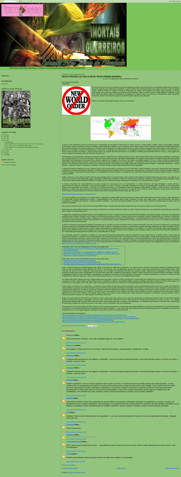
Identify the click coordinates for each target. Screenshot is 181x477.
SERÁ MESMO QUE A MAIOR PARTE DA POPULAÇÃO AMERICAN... (24, 144)
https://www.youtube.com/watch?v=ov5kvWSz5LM (78, 194)
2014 (5, 151)
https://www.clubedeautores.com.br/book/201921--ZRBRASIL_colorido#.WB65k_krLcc (91, 254)
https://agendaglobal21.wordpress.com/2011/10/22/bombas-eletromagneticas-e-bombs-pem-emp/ (94, 315)
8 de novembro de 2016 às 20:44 (76, 432)
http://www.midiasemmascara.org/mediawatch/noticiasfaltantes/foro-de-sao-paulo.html (92, 264)
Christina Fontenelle (9, 162)
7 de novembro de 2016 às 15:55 (76, 409)
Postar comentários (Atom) (77, 472)
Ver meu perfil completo (9, 165)
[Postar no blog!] (91, 326)
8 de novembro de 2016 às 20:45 (76, 439)
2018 (5, 136)
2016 (5, 140)
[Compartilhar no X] (92, 326)
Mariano (69, 380)
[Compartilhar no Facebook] (94, 326)
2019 (5, 135)
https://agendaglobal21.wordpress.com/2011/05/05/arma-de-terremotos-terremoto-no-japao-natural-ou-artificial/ (99, 317)
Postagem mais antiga (172, 468)
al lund (69, 454)
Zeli (67, 412)
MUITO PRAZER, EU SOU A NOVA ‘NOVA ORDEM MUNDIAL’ (22, 147)
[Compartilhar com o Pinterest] (96, 326)
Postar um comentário (68, 465)
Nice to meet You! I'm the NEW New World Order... (18, 145)
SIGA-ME (5, 84)
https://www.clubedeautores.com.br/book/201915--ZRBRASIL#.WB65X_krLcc (89, 252)
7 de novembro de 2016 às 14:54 (76, 365)
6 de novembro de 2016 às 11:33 (76, 342)
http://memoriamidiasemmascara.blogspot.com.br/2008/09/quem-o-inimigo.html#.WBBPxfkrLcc (93, 322)
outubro (7, 149)
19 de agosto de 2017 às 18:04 (75, 461)
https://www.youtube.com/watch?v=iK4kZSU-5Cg (79, 243)
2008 (5, 154)
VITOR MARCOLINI (74, 442)
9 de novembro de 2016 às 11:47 (76, 451)
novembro (8, 142)
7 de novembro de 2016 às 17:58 (76, 421)
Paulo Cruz (70, 345)
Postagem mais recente (70, 468)
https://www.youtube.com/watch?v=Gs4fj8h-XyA (79, 260)
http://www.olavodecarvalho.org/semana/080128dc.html (82, 262)
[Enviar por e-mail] (89, 326)
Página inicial (121, 468)
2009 (5, 153)
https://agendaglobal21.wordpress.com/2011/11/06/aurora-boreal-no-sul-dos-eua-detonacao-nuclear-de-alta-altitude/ (100, 318)
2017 (5, 138)
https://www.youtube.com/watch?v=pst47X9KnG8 (80, 255)
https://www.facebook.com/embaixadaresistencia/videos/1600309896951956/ (88, 320)
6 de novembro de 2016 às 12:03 (76, 353)
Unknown (70, 335)
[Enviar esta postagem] (86, 325)
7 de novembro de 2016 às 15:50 (76, 395)
